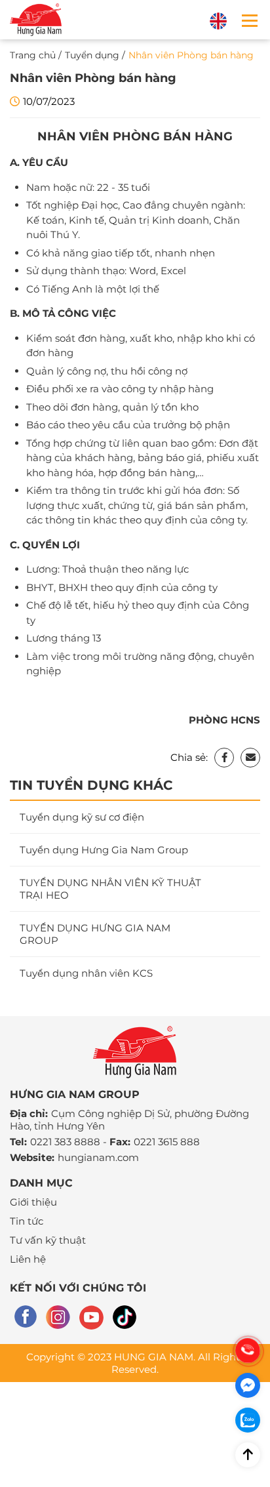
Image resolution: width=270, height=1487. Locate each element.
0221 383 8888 (65, 1141)
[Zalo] (247, 1420)
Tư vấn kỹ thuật (48, 1240)
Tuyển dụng (92, 55)
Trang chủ (33, 55)
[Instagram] (58, 1317)
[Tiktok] (124, 1317)
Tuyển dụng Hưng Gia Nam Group (104, 850)
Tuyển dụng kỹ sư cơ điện (82, 817)
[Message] (247, 1385)
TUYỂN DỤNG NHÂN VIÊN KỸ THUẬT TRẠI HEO (110, 888)
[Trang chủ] (36, 19)
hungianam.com (98, 1157)
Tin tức (26, 1221)
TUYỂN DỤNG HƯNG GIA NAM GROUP (95, 934)
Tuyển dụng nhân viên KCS (86, 973)
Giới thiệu (33, 1202)
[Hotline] (247, 1350)
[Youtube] (91, 1317)
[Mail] (250, 757)
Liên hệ (28, 1259)
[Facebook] (224, 757)
